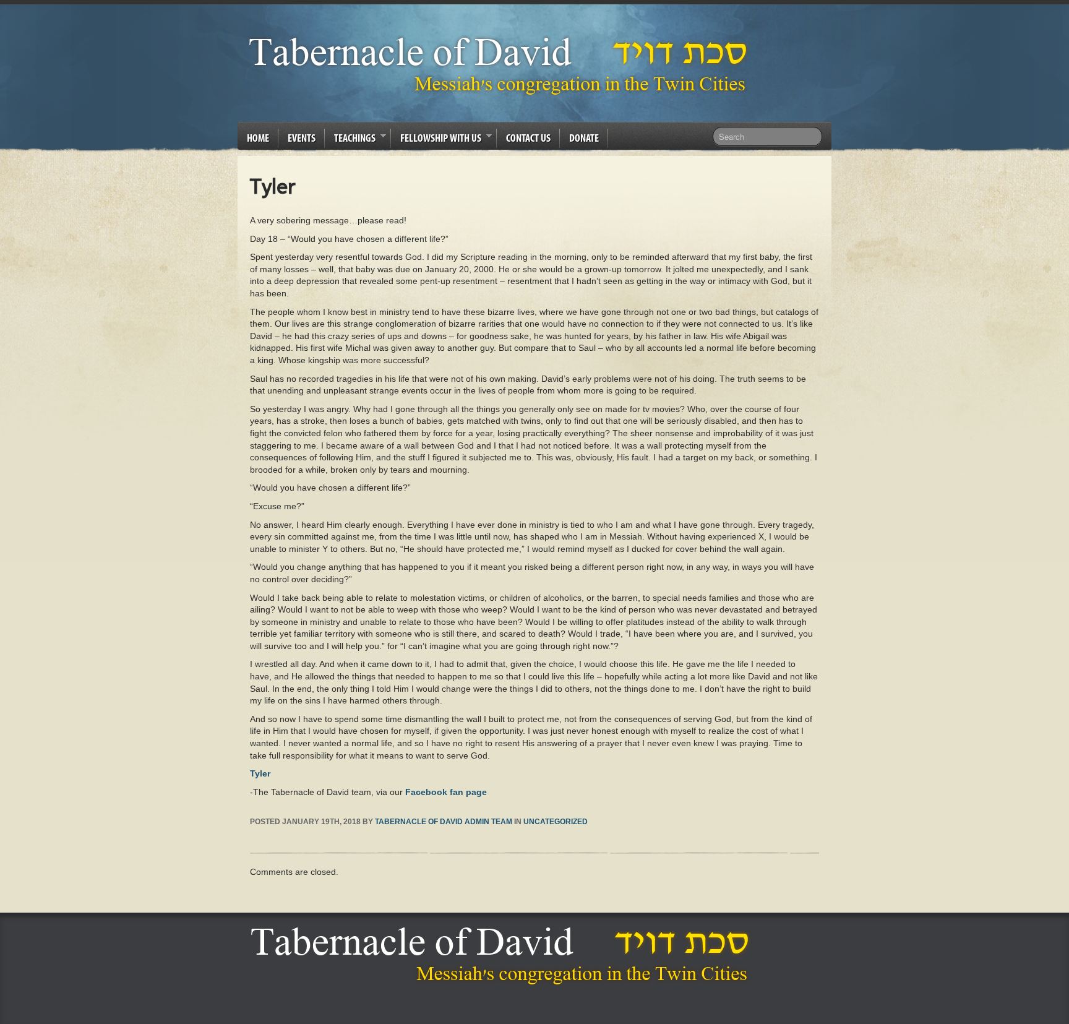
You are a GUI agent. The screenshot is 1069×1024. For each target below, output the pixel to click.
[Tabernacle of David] (501, 65)
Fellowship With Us (436, 140)
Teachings (350, 140)
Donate (584, 138)
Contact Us (528, 138)
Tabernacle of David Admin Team (443, 821)
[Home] (503, 955)
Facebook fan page (446, 792)
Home (258, 138)
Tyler (260, 773)
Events (302, 138)
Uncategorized (555, 821)
